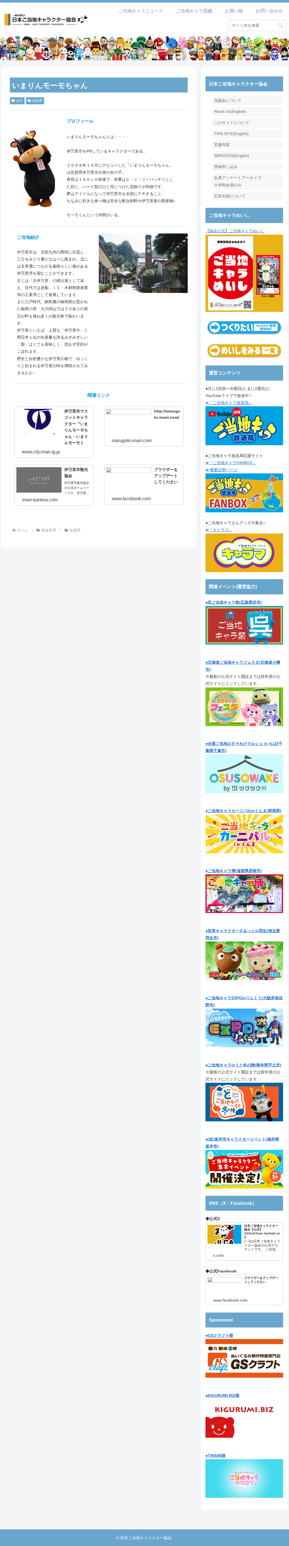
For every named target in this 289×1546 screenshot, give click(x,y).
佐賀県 (37, 101)
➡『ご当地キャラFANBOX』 (230, 462)
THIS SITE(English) (231, 133)
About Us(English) (230, 111)
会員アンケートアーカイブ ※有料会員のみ (237, 181)
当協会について (228, 100)
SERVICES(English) (231, 155)
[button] (280, 25)
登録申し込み (226, 166)
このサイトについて (231, 122)
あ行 (19, 101)
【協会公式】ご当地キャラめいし (235, 231)
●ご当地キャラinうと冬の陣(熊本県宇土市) (243, 1065)
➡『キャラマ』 (219, 530)
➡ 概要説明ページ (221, 469)
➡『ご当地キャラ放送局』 (228, 402)
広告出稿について (230, 196)
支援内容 (222, 144)
